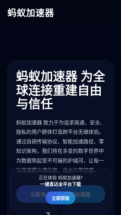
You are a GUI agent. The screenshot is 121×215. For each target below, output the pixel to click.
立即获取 (61, 198)
